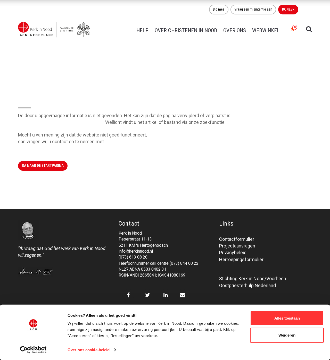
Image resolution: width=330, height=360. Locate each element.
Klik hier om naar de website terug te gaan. (61, 122)
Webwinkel (266, 30)
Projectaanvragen (237, 245)
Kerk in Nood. (118, 141)
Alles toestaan (287, 318)
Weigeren (286, 335)
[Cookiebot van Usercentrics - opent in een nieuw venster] (33, 350)
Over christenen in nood (186, 30)
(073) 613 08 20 (133, 257)
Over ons (234, 30)
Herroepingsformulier (241, 259)
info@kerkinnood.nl (136, 251)
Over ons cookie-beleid (89, 350)
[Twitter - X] (147, 295)
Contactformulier (236, 239)
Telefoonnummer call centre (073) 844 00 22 (159, 263)
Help (142, 30)
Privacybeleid (232, 252)
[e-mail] (182, 295)
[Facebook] (128, 295)
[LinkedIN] (165, 295)
